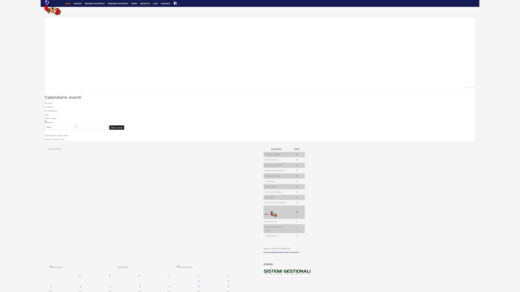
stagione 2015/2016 (118, 3)
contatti (165, 3)
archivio (145, 3)
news (134, 3)
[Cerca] (49, 122)
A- (473, 87)
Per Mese (49, 107)
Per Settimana (51, 111)
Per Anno (49, 103)
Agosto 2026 (123, 267)
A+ (467, 87)
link (155, 3)
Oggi (47, 115)
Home (68, 3)
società (78, 3)
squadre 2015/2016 (95, 3)
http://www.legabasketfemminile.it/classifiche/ (281, 252)
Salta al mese (50, 118)
